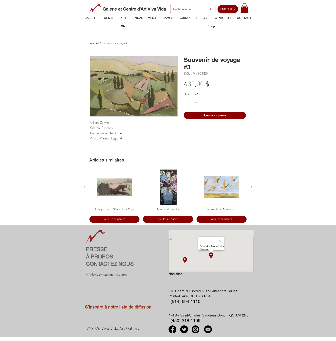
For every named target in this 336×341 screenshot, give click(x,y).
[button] (244, 8)
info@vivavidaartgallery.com (106, 275)
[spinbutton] (191, 102)
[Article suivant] (252, 187)
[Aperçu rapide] (114, 187)
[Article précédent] (84, 187)
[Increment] (196, 102)
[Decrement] (187, 102)
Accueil (94, 43)
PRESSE (96, 249)
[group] (168, 196)
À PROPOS (99, 257)
